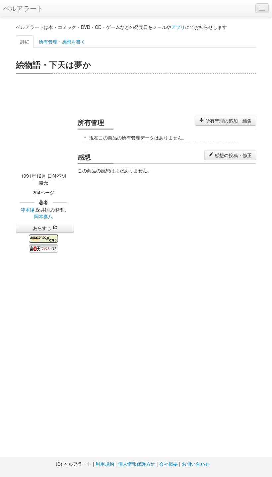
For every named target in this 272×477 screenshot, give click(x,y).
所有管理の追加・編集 (228, 120)
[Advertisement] (136, 94)
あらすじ (43, 228)
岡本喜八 (43, 216)
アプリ (178, 27)
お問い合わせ (196, 463)
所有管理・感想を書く (62, 41)
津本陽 (27, 209)
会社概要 (168, 463)
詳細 (25, 41)
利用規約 (105, 463)
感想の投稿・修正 (232, 155)
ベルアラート (23, 8)
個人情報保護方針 (136, 463)
